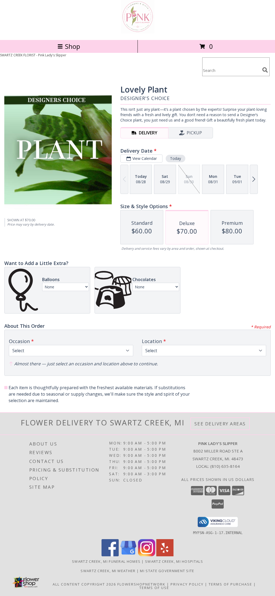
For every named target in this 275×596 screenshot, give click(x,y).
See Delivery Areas (220, 424)
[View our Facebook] (110, 554)
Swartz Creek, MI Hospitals (174, 561)
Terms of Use (154, 587)
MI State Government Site (167, 570)
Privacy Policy (187, 584)
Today (175, 158)
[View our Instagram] (146, 554)
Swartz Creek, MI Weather (108, 570)
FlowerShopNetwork (141, 584)
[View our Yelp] (164, 554)
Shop (72, 46)
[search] (265, 70)
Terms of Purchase (230, 584)
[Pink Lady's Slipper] (137, 32)
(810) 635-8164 (225, 466)
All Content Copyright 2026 (84, 584)
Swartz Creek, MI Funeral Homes (106, 561)
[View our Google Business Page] (128, 554)
